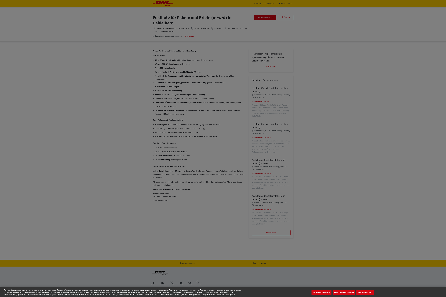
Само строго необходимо (344, 292)
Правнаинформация (228, 294)
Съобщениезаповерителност (211, 294)
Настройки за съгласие (321, 292)
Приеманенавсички (365, 292)
